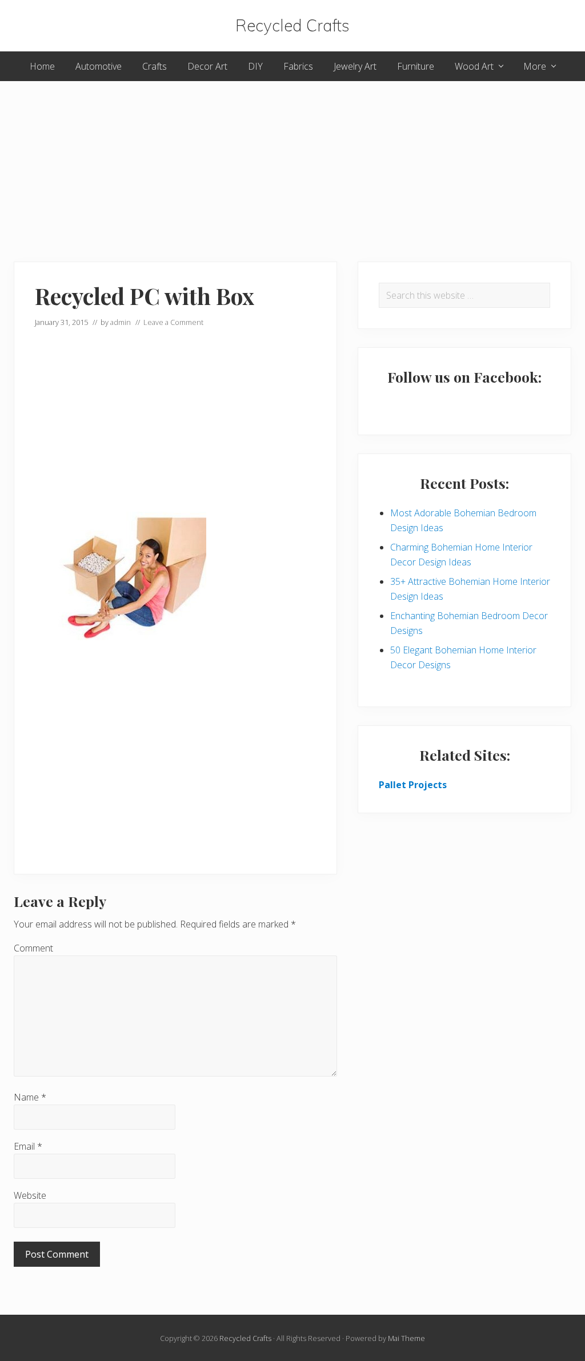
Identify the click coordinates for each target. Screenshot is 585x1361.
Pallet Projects (413, 784)
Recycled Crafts (292, 25)
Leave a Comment (173, 322)
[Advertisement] (292, 161)
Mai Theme (406, 1338)
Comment (33, 948)
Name (30, 1097)
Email (28, 1146)
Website (30, 1195)
